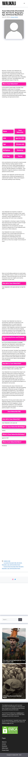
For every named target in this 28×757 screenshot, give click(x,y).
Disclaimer (4, 746)
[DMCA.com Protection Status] (10, 733)
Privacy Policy (5, 750)
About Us (4, 741)
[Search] (20, 619)
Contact (4, 744)
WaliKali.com (20, 713)
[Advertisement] (14, 55)
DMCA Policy (5, 748)
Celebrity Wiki (7, 561)
